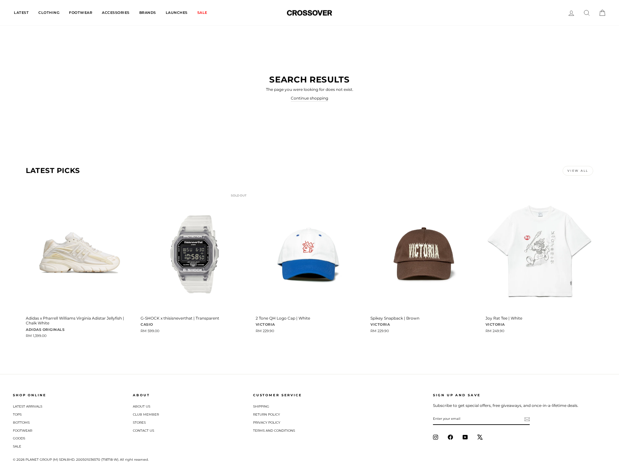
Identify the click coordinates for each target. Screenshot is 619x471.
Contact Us (143, 430)
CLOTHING (48, 12)
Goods (19, 438)
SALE (202, 12)
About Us (141, 406)
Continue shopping (309, 98)
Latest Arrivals (27, 406)
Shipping (261, 406)
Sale (17, 446)
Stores (139, 422)
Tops (17, 414)
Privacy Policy (266, 422)
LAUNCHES (177, 12)
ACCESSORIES (116, 12)
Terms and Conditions (274, 430)
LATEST (21, 12)
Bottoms (21, 422)
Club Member (146, 414)
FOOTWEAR (80, 12)
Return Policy (266, 414)
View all (577, 170)
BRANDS (147, 12)
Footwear (22, 430)
